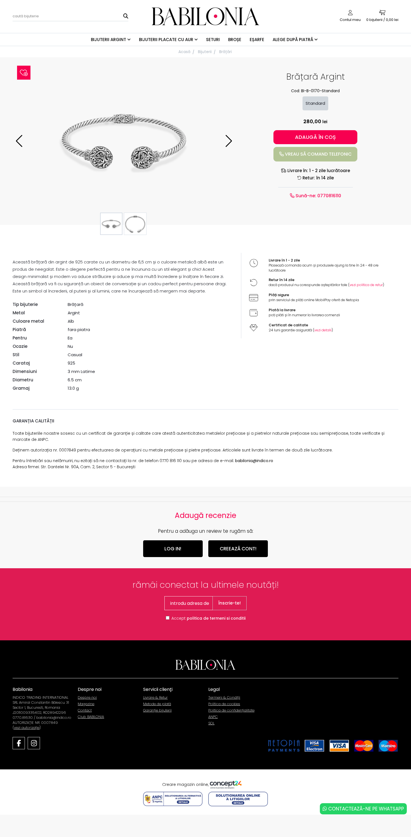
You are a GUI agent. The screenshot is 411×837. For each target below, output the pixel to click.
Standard (315, 103)
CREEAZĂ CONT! (238, 548)
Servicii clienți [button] (158, 689)
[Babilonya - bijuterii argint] (205, 16)
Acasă (184, 51)
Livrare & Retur (155, 697)
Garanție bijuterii (157, 710)
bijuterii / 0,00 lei (382, 19)
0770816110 (328, 195)
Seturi (213, 39)
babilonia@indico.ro (254, 460)
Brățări (225, 51)
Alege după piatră (293, 39)
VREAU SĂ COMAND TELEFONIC (318, 154)
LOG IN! (172, 548)
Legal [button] (214, 689)
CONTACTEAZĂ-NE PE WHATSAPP (365, 808)
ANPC (213, 716)
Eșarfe (257, 39)
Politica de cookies (224, 704)
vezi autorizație (26, 727)
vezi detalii (323, 330)
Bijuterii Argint (109, 39)
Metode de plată (157, 704)
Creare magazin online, (186, 784)
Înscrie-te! (229, 603)
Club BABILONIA (91, 716)
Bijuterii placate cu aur (166, 39)
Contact (85, 710)
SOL (211, 723)
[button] (229, 141)
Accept (208, 618)
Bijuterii (205, 51)
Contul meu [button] (350, 19)
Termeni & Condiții (224, 697)
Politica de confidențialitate (231, 710)
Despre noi (87, 697)
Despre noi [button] (89, 689)
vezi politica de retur (366, 284)
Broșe (234, 39)
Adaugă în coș (315, 137)
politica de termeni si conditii (216, 618)
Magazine (86, 704)
